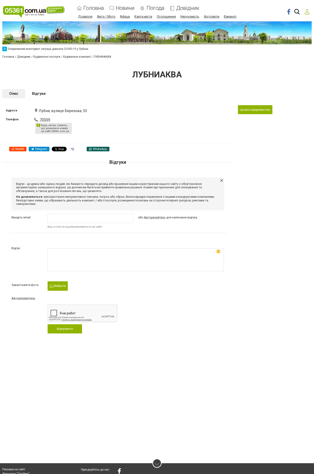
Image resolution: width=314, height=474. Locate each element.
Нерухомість (189, 16)
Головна (93, 8)
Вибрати (59, 286)
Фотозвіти (211, 16)
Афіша (125, 16)
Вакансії (230, 16)
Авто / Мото (106, 16)
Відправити (65, 328)
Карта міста (143, 16)
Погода (155, 8)
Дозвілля (85, 16)
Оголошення (166, 16)
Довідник (187, 8)
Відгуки (39, 93)
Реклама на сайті (13, 469)
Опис (13, 93)
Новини (125, 8)
